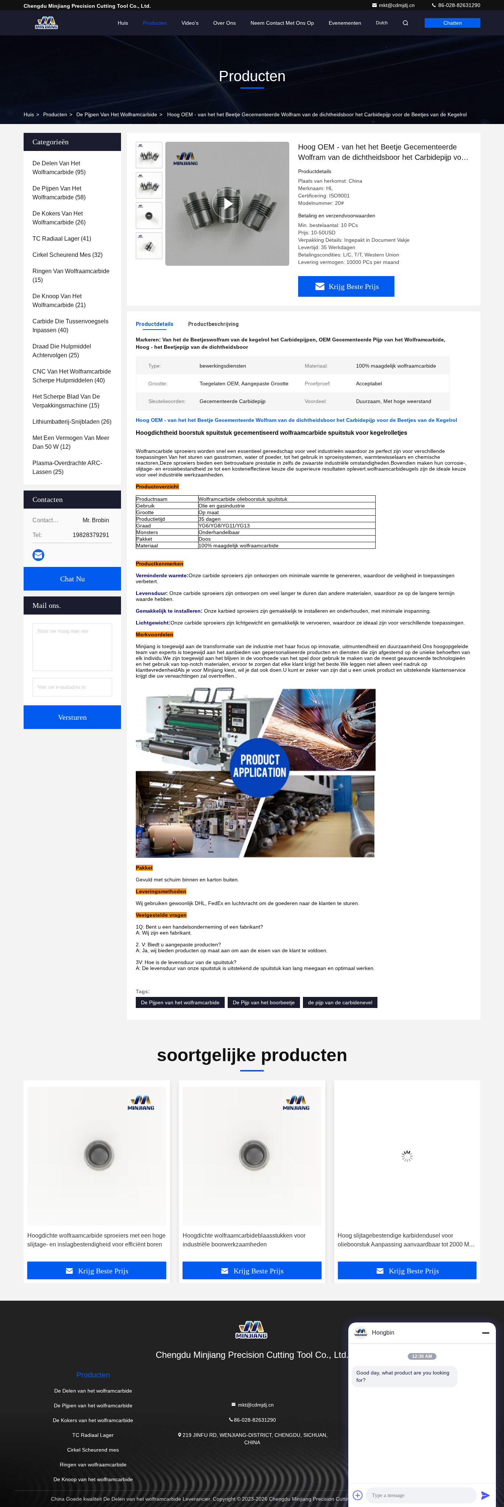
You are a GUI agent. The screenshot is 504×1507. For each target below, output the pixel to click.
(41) (61, 238)
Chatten (452, 23)
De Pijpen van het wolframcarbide (116, 114)
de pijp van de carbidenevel (340, 1002)
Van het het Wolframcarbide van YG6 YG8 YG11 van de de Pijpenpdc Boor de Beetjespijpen (406, 1240)
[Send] (485, 1495)
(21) (59, 300)
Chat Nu (72, 579)
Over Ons (224, 23)
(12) (70, 442)
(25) (61, 350)
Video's (190, 23)
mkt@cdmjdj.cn (397, 5)
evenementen (345, 23)
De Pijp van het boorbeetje (264, 1002)
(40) (70, 325)
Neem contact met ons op (282, 23)
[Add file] (358, 1495)
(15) (71, 275)
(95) (59, 167)
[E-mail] (38, 555)
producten (55, 114)
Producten (155, 23)
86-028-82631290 (458, 5)
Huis (123, 23)
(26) (59, 218)
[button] (37, 1173)
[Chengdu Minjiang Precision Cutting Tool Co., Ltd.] (47, 23)
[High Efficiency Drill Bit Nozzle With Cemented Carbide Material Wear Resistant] (227, 204)
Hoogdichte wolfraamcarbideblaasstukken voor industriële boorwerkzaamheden (88, 1240)
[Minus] (485, 1332)
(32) (67, 255)
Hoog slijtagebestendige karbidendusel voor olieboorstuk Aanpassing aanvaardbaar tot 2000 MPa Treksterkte (252, 1240)
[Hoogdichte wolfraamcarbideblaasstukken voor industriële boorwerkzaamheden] (96, 1156)
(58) (59, 192)
